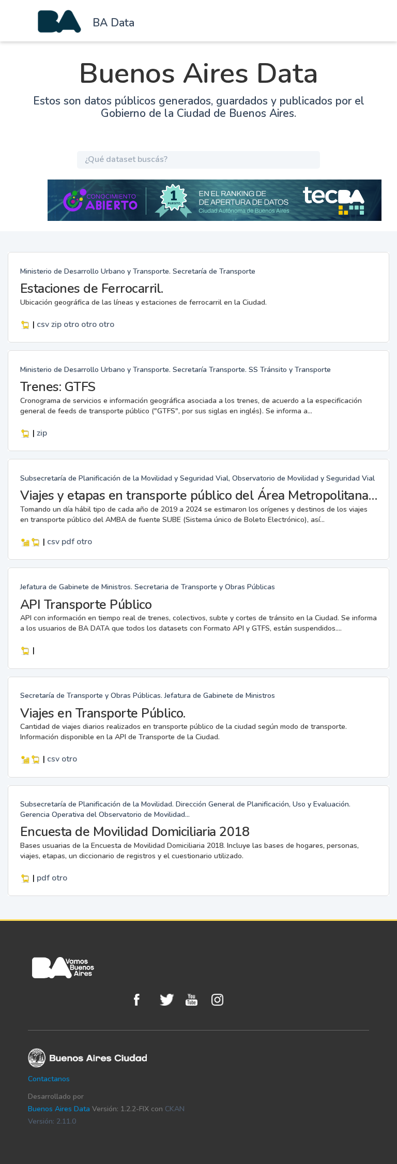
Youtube (196, 1000)
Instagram (221, 1000)
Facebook (144, 1000)
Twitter (170, 1000)
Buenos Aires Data (59, 1109)
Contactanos (49, 1079)
